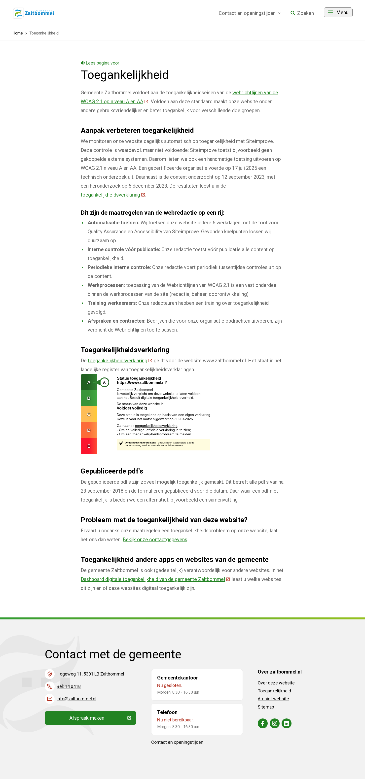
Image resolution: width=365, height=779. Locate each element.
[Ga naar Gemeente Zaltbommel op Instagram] (275, 723)
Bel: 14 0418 (69, 686)
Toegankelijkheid (274, 690)
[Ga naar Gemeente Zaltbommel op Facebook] (263, 723)
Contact (247, 13)
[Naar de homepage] (33, 13)
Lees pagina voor (102, 63)
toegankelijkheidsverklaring (113, 195)
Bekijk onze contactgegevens (155, 539)
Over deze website (276, 682)
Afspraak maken (102, 719)
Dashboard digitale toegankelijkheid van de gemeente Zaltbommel (155, 579)
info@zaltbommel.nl (76, 698)
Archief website (273, 698)
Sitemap (266, 707)
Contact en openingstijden (177, 742)
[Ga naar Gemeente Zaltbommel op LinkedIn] (287, 723)
